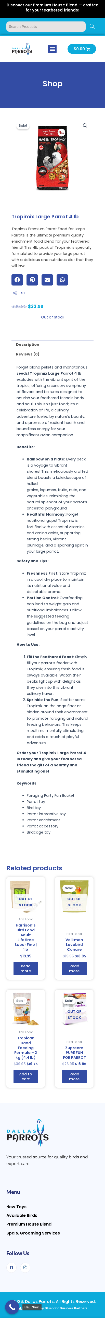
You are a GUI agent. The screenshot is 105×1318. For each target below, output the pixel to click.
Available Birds (21, 1215)
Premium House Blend (28, 1224)
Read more (25, 968)
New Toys (16, 1207)
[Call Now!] (12, 1307)
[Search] (92, 26)
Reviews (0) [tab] (28, 354)
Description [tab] (27, 344)
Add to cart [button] (25, 1077)
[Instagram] (25, 1268)
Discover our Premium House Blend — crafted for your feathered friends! (53, 7)
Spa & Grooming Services (33, 1233)
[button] (52, 49)
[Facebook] (11, 1268)
